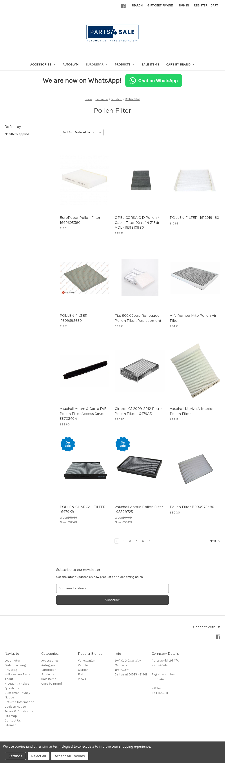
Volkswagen (86, 660)
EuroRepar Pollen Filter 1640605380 (80, 220)
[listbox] (88, 132)
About (9, 679)
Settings (15, 756)
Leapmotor (12, 660)
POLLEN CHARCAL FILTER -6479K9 (82, 509)
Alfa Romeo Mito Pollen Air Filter (193, 318)
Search (137, 5)
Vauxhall (84, 665)
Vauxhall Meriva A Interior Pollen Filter (192, 411)
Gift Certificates (160, 5)
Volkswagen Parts (18, 674)
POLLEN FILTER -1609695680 (73, 318)
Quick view (84, 172)
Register (200, 5)
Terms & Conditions (19, 711)
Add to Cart (85, 187)
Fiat (80, 674)
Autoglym (71, 64)
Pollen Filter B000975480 (192, 507)
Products (123, 64)
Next (213, 541)
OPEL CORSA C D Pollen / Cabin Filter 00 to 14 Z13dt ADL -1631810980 (137, 222)
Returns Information (19, 702)
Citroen (83, 670)
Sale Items (150, 64)
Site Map (11, 716)
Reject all (38, 756)
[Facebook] (123, 6)
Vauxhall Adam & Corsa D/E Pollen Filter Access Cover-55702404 (83, 414)
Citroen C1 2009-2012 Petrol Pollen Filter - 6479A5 (139, 411)
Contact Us (13, 720)
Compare (83, 180)
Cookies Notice (15, 707)
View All (83, 679)
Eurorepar (94, 64)
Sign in (183, 5)
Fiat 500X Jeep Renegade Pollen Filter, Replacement (138, 318)
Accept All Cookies (70, 756)
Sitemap (10, 725)
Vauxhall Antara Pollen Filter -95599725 (139, 509)
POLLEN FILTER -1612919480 (194, 217)
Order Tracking (15, 665)
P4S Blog (11, 670)
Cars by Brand (178, 64)
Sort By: (67, 132)
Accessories (40, 64)
